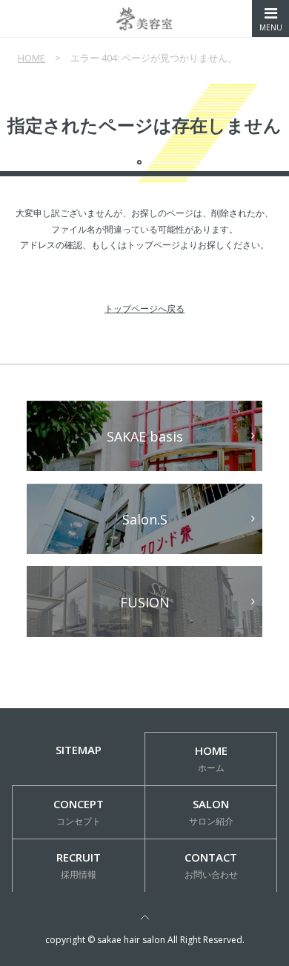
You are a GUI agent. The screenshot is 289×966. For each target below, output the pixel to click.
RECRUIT (78, 865)
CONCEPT (78, 811)
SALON (211, 811)
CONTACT (211, 865)
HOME (31, 57)
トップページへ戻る (144, 308)
